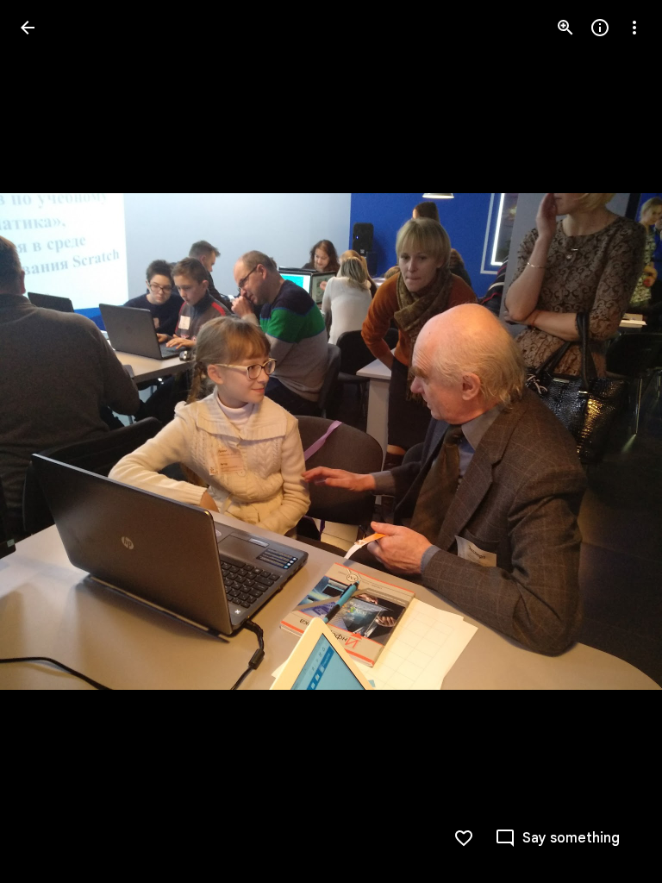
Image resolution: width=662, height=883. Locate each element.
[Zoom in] (565, 27)
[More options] (634, 27)
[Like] (463, 838)
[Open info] (600, 27)
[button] (48, 441)
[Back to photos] (27, 27)
